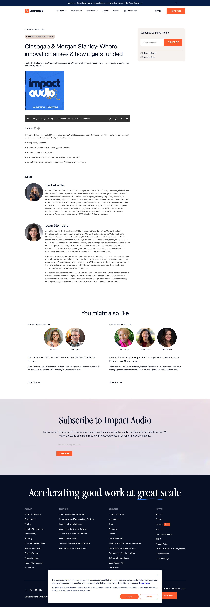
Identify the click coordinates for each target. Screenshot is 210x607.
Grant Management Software (71, 514)
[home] (34, 11)
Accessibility (30, 533)
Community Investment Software (73, 533)
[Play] (28, 118)
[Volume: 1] (127, 118)
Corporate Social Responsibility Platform (76, 519)
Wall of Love (30, 567)
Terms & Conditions (164, 534)
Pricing (115, 11)
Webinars (113, 529)
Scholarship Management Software (74, 543)
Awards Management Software (72, 548)
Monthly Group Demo (34, 529)
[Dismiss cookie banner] (157, 575)
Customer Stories (116, 514)
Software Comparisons (119, 558)
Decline (149, 596)
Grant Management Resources (122, 548)
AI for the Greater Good (35, 543)
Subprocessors (162, 553)
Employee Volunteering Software (73, 529)
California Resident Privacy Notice (170, 548)
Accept (129, 596)
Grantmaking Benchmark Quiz (122, 553)
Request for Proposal (34, 563)
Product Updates (32, 558)
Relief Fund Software (68, 538)
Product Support (32, 553)
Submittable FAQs (116, 563)
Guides (112, 533)
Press (158, 529)
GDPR (158, 539)
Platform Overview (33, 514)
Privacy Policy (144, 583)
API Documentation (33, 548)
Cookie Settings (162, 558)
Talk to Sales (176, 11)
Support (105, 11)
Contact (159, 519)
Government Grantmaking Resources (125, 543)
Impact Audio (114, 519)
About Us (159, 514)
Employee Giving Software (70, 524)
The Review (114, 567)
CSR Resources (115, 538)
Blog (111, 524)
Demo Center (30, 519)
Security (28, 538)
